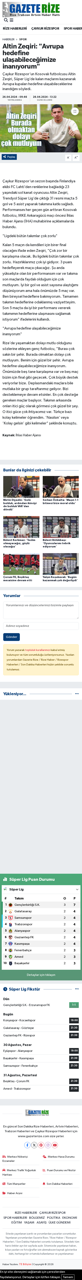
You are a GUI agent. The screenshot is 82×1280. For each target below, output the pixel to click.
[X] (34, 1145)
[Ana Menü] (11, 20)
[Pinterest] (41, 1145)
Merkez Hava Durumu (61, 1156)
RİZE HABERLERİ (15, 28)
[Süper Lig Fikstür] (77, 989)
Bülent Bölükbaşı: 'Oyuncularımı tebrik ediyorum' (56, 543)
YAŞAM (29, 1222)
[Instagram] (48, 1145)
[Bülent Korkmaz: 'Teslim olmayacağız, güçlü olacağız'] (21, 526)
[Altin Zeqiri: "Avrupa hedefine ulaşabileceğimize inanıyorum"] (41, 128)
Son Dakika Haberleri (59, 1183)
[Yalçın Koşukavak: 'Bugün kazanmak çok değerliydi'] (61, 564)
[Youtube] (55, 1145)
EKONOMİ (69, 1217)
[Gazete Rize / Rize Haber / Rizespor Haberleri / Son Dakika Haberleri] (40, 9)
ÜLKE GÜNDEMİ (60, 1222)
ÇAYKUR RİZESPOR (45, 28)
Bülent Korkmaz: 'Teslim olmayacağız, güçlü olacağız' (19, 543)
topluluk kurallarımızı (38, 650)
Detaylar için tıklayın (41, 975)
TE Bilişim (25, 1264)
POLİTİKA (53, 1217)
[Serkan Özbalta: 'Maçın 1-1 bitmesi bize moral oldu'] (61, 486)
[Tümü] (77, 694)
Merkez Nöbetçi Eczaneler (15, 1158)
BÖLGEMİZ (37, 1217)
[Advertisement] (41, 744)
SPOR (23, 39)
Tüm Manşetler (16, 1183)
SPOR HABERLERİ (15, 1217)
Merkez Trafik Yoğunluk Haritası (19, 1172)
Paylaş (11, 156)
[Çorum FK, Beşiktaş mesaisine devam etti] (21, 564)
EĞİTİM (16, 1222)
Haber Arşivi (14, 1193)
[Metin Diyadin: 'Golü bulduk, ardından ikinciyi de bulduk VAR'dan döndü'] (21, 486)
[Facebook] (27, 1145)
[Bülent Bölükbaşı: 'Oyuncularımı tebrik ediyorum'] (61, 526)
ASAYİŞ (42, 1222)
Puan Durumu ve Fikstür (61, 1170)
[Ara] (6, 20)
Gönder (11, 637)
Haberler (8, 39)
